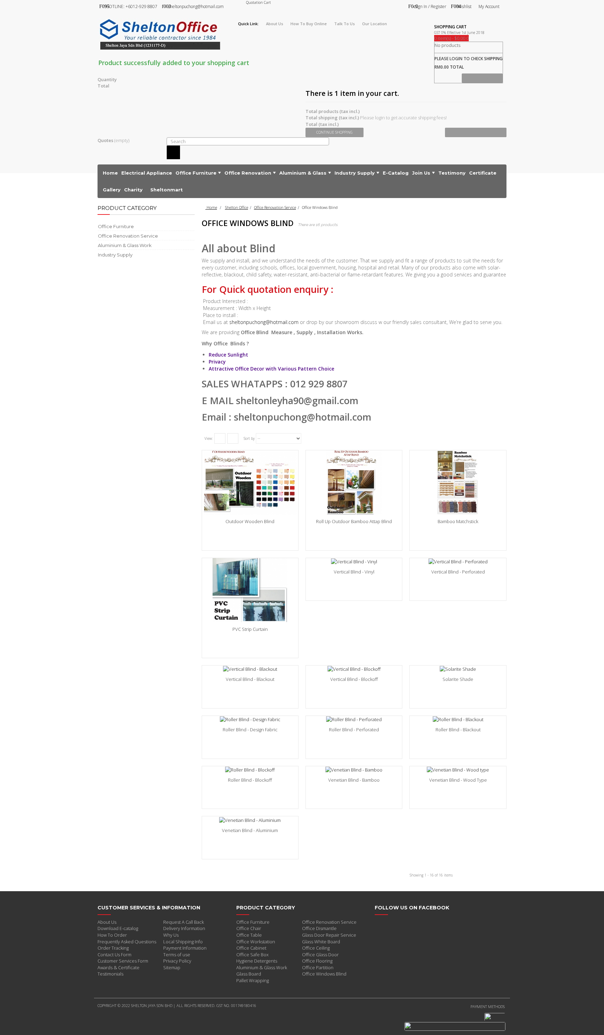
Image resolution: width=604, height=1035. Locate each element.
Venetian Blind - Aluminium (250, 830)
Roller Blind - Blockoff (250, 780)
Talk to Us (344, 23)
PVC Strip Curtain (250, 629)
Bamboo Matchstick (458, 521)
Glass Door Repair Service (329, 935)
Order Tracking (113, 948)
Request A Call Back (183, 922)
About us (274, 23)
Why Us (171, 935)
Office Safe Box (252, 954)
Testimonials (110, 974)
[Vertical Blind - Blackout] (250, 669)
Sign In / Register (430, 6)
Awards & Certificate (118, 967)
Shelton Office (236, 207)
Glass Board (248, 974)
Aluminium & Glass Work (261, 967)
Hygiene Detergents (256, 961)
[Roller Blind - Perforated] (354, 719)
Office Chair (248, 928)
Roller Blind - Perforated (354, 729)
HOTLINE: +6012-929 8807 (131, 6)
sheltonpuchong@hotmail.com (196, 6)
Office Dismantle (319, 928)
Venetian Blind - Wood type (458, 780)
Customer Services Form (123, 961)
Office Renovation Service (275, 207)
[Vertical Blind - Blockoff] (354, 669)
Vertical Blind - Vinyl (354, 572)
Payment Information (185, 948)
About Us (107, 922)
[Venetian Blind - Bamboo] (354, 769)
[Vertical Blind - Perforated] (458, 561)
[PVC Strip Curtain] (250, 590)
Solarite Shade (458, 679)
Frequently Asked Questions (127, 941)
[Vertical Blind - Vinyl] (354, 561)
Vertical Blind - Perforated (458, 572)
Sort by (249, 438)
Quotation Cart (258, 2)
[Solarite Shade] (458, 669)
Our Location (374, 23)
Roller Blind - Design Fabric (250, 729)
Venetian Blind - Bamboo (354, 780)
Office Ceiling (316, 948)
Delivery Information (184, 928)
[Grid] (219, 438)
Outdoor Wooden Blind (249, 521)
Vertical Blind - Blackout (250, 679)
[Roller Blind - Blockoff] (250, 769)
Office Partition (317, 967)
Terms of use (176, 954)
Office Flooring (317, 961)
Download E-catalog (118, 928)
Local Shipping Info (183, 941)
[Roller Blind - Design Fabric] (250, 719)
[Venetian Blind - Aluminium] (250, 819)
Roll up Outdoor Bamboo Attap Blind (354, 521)
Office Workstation (255, 941)
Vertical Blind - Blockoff (354, 679)
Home (211, 207)
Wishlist (464, 6)
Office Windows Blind (324, 974)
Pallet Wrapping (252, 980)
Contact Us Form (114, 954)
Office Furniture (252, 922)
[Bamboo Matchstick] (458, 482)
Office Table (249, 935)
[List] (232, 438)
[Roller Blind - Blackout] (458, 719)
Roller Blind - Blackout (458, 729)
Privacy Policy (177, 961)
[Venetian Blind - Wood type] (458, 769)
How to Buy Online (308, 23)
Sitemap (171, 967)
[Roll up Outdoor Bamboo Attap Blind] (354, 482)
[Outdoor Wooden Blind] (250, 482)
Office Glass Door (320, 954)
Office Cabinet (251, 948)
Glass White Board (321, 941)
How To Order (112, 935)
